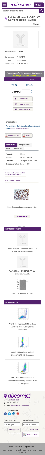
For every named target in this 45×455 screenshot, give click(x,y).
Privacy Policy (26, 450)
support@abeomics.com (19, 128)
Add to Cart (24, 104)
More (8, 148)
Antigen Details (24, 145)
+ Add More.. (15, 433)
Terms (17, 450)
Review (18, 148)
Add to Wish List (24, 109)
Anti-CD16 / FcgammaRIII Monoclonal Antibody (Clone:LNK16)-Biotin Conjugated (22, 327)
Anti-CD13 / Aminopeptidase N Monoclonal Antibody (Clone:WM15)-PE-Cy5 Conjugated (22, 381)
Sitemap (10, 450)
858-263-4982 (14, 400)
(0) (39, 4)
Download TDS (13, 135)
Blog (4, 450)
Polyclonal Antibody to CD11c (22, 293)
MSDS (28, 135)
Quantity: (16, 91)
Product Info (11, 145)
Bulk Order (24, 98)
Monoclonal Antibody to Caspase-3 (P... (21, 207)
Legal (34, 450)
